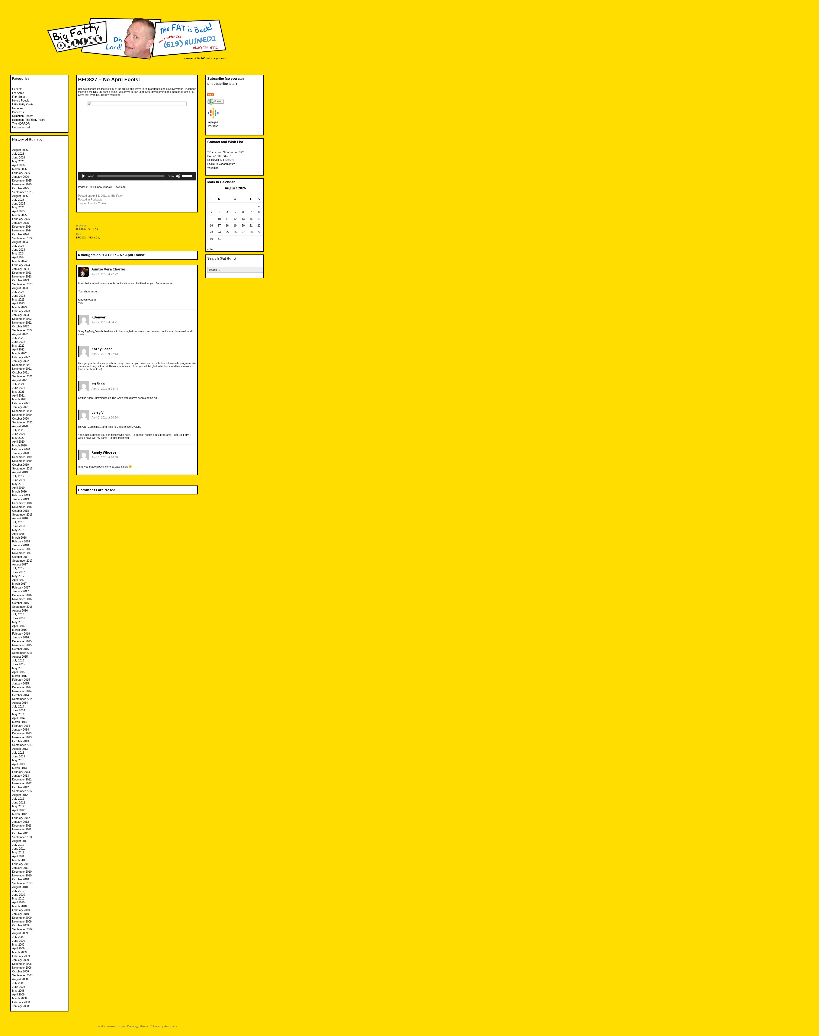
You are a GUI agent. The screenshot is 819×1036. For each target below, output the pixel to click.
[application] (137, 176)
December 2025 (22, 180)
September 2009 (22, 929)
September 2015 (22, 652)
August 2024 (20, 242)
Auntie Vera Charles (108, 269)
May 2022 (18, 345)
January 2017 (20, 591)
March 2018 (19, 537)
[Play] (83, 176)
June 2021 (18, 387)
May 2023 (18, 299)
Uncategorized (21, 127)
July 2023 (18, 292)
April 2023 (18, 303)
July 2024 (18, 245)
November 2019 (22, 460)
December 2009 (22, 917)
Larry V (97, 412)
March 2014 (19, 722)
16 (211, 225)
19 (235, 225)
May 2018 (18, 530)
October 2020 (20, 418)
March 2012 (19, 814)
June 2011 (18, 848)
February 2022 (21, 357)
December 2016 (22, 595)
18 (227, 225)
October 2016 (20, 602)
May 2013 (18, 760)
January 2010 (20, 913)
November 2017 (22, 553)
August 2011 (20, 841)
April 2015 (18, 672)
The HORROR (21, 123)
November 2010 (22, 875)
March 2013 (19, 768)
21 (251, 225)
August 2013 (20, 748)
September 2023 (22, 284)
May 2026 (18, 161)
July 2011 (18, 844)
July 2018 (18, 522)
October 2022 (20, 326)
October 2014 (20, 695)
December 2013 (22, 733)
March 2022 (19, 353)
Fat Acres (18, 92)
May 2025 (18, 207)
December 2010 (22, 871)
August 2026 (20, 149)
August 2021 (20, 380)
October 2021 (20, 372)
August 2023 (20, 288)
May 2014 (18, 714)
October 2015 (20, 649)
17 (219, 225)
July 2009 (18, 937)
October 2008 (20, 971)
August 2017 (20, 564)
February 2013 (21, 771)
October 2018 (20, 510)
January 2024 (20, 268)
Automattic (171, 1026)
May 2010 (18, 898)
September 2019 (22, 468)
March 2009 (19, 952)
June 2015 (18, 664)
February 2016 (21, 633)
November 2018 (22, 507)
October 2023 (20, 280)
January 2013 (20, 775)
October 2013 (20, 741)
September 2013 (22, 745)
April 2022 (18, 349)
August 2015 (20, 656)
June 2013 (18, 756)
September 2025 (22, 192)
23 (211, 232)
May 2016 (18, 622)
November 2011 (21, 829)
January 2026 (20, 176)
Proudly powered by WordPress (115, 1026)
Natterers (17, 108)
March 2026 (19, 169)
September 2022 (22, 330)
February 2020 (21, 449)
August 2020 (20, 426)
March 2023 (19, 307)
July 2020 (18, 430)
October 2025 (20, 188)
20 (243, 225)
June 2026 (18, 157)
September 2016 (22, 606)
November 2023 (22, 276)
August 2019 (20, 472)
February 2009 (21, 956)
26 (235, 232)
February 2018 (21, 541)
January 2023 (20, 315)
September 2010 (22, 883)
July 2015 (18, 660)
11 (227, 219)
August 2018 (20, 518)
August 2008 (20, 979)
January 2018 (20, 545)
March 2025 (19, 215)
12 (235, 219)
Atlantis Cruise (97, 203)
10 (219, 219)
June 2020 (18, 434)
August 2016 (20, 610)
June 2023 (18, 295)
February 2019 (21, 495)
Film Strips (19, 96)
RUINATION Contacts (220, 160)
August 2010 (20, 887)
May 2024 (18, 253)
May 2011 (18, 852)
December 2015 (22, 641)
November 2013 (22, 737)
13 (243, 219)
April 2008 (18, 994)
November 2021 (22, 368)
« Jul (210, 249)
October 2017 (20, 556)
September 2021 (22, 376)
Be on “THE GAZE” (219, 156)
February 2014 (21, 725)
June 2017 (18, 572)
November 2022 (22, 322)
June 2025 (18, 203)
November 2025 (22, 184)
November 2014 (22, 691)
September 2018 (22, 514)
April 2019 (18, 487)
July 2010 (18, 890)
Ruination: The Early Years (28, 119)
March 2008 (19, 998)
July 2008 (18, 983)
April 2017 (18, 579)
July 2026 (18, 153)
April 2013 (18, 764)
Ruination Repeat (22, 116)
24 (219, 232)
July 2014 (18, 706)
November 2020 (22, 414)
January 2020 (20, 453)
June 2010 (18, 894)
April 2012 (18, 810)
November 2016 (22, 599)
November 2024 (22, 230)
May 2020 (18, 437)
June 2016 (18, 618)
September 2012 (22, 791)
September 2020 (22, 422)
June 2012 (18, 802)
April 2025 (18, 211)
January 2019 (20, 499)
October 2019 (20, 464)
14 (251, 219)
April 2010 (18, 902)
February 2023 (21, 311)
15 (258, 219)
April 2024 (18, 257)
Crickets (17, 89)
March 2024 (19, 261)
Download (120, 187)
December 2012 (22, 779)
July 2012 (18, 798)
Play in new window (100, 187)
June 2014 (18, 710)
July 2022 (18, 338)
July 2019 (18, 476)
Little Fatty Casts (22, 104)
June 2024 (18, 249)
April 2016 (18, 626)
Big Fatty (117, 195)
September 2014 (22, 698)
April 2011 (18, 856)
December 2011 (21, 825)
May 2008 (18, 990)
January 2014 (20, 729)
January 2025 (20, 222)
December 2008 (22, 963)
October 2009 (20, 925)
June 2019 (18, 480)
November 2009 (22, 921)
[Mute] (178, 176)
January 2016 (20, 637)
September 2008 (22, 975)
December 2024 (22, 226)
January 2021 (20, 407)
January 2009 (20, 960)
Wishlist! (212, 167)
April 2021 (18, 395)
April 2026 (18, 165)
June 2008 (18, 986)
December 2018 (22, 503)
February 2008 (21, 1002)
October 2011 (20, 833)
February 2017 (21, 587)
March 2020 (19, 445)
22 (258, 225)
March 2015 (19, 675)
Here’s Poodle (20, 100)
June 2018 (18, 526)
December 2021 (22, 364)
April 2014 (18, 718)
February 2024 (21, 265)
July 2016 (18, 614)
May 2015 (18, 668)
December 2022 (22, 318)
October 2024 (20, 234)
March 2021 (19, 399)
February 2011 (21, 864)
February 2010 (21, 910)
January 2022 (20, 361)
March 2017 (19, 583)
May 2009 (18, 944)
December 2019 (22, 457)
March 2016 (19, 629)
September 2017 (22, 560)
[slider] (188, 176)
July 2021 (18, 384)
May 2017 (18, 576)
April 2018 (18, 533)
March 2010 (19, 906)
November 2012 (22, 783)
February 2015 (21, 679)
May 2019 (18, 483)
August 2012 (20, 794)
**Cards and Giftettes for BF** (225, 152)
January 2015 (20, 683)
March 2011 (19, 860)
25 (227, 232)
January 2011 (20, 867)
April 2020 (18, 441)
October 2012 (20, 787)
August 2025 (20, 196)
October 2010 (20, 879)
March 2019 (19, 491)
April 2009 (18, 948)
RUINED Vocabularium (221, 164)
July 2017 (18, 568)
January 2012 (20, 821)
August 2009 (20, 933)
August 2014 (20, 702)
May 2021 (18, 391)
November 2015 (22, 645)
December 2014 (22, 687)
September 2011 (22, 837)
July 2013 (18, 752)
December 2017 (22, 549)
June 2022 (18, 341)
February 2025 (21, 219)
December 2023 (22, 272)
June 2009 (18, 940)
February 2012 (21, 818)
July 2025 (18, 199)
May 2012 (18, 806)
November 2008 (22, 967)
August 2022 (20, 334)
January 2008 (20, 1006)
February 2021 (21, 403)
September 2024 (22, 238)
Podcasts (96, 199)
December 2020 (22, 411)
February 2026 (21, 172)
